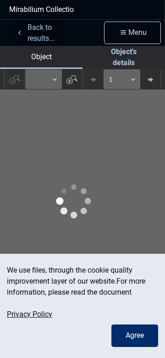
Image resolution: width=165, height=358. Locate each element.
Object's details (124, 57)
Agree (135, 335)
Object (41, 56)
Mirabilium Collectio (41, 9)
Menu (137, 32)
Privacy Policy (29, 314)
